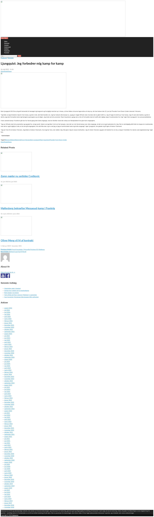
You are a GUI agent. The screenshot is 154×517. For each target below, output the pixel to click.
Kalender (7, 50)
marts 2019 (7, 498)
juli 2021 (7, 438)
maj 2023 (7, 391)
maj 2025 (7, 340)
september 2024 (9, 357)
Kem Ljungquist (35, 140)
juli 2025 (7, 336)
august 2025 (8, 333)
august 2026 (8, 308)
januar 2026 (8, 323)
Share (2, 71)
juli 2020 (7, 464)
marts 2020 (7, 473)
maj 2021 (7, 443)
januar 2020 (8, 477)
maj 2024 (7, 366)
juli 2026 (7, 310)
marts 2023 (7, 396)
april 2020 (7, 471)
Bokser (13, 140)
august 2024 (8, 359)
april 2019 (7, 496)
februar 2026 (8, 321)
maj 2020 (7, 468)
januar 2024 (8, 374)
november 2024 (9, 353)
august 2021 (8, 436)
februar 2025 (8, 346)
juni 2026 (7, 312)
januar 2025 (8, 348)
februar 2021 (8, 449)
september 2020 (9, 460)
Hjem (5, 41)
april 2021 (7, 445)
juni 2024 (7, 363)
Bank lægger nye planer (11, 293)
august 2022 (8, 411)
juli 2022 (7, 413)
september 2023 (9, 383)
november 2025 (9, 327)
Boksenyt (8, 140)
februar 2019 (8, 501)
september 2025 (9, 331)
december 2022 (9, 402)
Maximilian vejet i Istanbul (12, 288)
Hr (13, 69)
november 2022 (9, 404)
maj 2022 (7, 417)
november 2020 (9, 456)
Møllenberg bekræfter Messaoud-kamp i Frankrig (28, 208)
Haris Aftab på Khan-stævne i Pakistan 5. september (20, 295)
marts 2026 (7, 318)
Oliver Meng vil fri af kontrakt (17, 240)
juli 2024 (7, 361)
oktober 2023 (8, 381)
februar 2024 (8, 372)
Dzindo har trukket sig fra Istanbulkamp (16, 290)
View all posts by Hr (8, 272)
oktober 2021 (8, 432)
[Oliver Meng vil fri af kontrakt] (16, 235)
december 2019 (9, 479)
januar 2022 (8, 426)
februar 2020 (8, 475)
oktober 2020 (8, 458)
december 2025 (9, 325)
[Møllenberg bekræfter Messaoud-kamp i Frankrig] (16, 203)
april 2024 (7, 368)
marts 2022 (7, 421)
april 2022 (7, 419)
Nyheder (6, 43)
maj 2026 (7, 314)
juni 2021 (7, 441)
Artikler (6, 49)
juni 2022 (7, 415)
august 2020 (8, 462)
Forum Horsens (25, 140)
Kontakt (6, 52)
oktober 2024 (8, 355)
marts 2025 (7, 344)
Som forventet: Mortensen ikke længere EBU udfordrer (21, 297)
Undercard (7, 47)
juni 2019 (7, 492)
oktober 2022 (8, 406)
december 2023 (9, 376)
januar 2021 (8, 451)
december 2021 (9, 428)
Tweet (6, 71)
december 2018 (9, 505)
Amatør (6, 45)
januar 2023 (8, 400)
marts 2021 (7, 447)
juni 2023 (7, 389)
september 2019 (9, 486)
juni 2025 (7, 338)
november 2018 (9, 507)
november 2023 (9, 378)
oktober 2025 (8, 329)
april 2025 (7, 342)
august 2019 (8, 488)
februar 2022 (8, 423)
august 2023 (8, 385)
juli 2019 (7, 490)
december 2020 (9, 453)
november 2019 (9, 481)
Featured (4, 58)
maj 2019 (7, 494)
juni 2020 (7, 466)
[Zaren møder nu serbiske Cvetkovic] (16, 171)
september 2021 (9, 434)
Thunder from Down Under (58, 140)
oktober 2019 (8, 483)
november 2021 (9, 430)
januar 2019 (8, 503)
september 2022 (9, 408)
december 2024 (9, 351)
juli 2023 (7, 387)
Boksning (18, 140)
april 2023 (7, 393)
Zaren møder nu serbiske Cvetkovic (20, 176)
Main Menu (4, 38)
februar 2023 (8, 398)
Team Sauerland (45, 140)
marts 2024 (7, 370)
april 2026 (7, 316)
